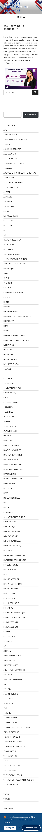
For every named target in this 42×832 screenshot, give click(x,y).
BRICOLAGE (8, 225)
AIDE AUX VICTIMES (11, 159)
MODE (6, 493)
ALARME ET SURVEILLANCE (14, 163)
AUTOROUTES (9, 206)
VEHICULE (7, 761)
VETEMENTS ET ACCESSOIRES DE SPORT (19, 780)
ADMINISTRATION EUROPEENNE (16, 139)
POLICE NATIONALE (11, 565)
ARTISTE (7, 192)
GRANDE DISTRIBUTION (12, 388)
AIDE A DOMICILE (10, 154)
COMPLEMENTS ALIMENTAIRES (15, 259)
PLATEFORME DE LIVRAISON (14, 555)
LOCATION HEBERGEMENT (13, 455)
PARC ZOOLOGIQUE (11, 536)
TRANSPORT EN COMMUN (13, 741)
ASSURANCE (8, 197)
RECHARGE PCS (9, 598)
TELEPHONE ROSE (10, 722)
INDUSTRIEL (8, 412)
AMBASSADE (8, 168)
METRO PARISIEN (10, 474)
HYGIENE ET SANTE (11, 402)
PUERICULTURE (9, 593)
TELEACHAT (8, 713)
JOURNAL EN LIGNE (10, 431)
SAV (5, 646)
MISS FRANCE (9, 488)
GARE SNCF (8, 378)
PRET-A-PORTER (10, 569)
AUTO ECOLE (8, 202)
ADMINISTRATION (10, 135)
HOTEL (6, 397)
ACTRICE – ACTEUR (11, 125)
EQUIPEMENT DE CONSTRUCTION (16, 340)
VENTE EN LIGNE (10, 770)
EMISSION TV (9, 321)
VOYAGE (7, 794)
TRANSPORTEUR (10, 751)
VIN (5, 789)
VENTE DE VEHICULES (12, 765)
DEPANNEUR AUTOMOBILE (13, 292)
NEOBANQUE (8, 512)
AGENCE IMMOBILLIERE (12, 149)
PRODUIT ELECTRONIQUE (13, 584)
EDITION (7, 302)
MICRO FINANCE (9, 483)
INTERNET (7, 421)
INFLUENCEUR (9, 417)
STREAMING (8, 698)
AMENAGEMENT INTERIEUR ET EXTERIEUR (20, 173)
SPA (5, 684)
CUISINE (7, 278)
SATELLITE (8, 641)
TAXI (5, 708)
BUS (5, 230)
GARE (6, 374)
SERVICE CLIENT (10, 660)
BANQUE (7, 211)
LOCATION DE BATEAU (12, 445)
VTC (5, 804)
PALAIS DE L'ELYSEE (11, 522)
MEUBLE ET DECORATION (13, 479)
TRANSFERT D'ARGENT (12, 737)
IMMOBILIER (8, 407)
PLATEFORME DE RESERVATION (15, 560)
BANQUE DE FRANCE (11, 216)
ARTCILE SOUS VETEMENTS (14, 182)
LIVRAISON (8, 440)
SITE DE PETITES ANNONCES (14, 670)
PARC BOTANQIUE (10, 526)
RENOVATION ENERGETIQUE (14, 612)
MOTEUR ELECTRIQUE (12, 498)
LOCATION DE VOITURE (12, 450)
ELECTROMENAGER (11, 311)
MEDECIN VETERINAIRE (12, 464)
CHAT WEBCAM (9, 249)
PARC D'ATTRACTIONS (12, 531)
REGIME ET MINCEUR (11, 603)
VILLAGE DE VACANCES (12, 784)
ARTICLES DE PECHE (11, 187)
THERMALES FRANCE (11, 732)
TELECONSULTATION (11, 718)
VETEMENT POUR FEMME (13, 775)
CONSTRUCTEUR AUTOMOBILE (15, 264)
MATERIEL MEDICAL (11, 460)
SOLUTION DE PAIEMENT (13, 679)
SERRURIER (8, 651)
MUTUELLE (8, 507)
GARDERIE (7, 369)
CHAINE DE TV (9, 245)
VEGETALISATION (10, 756)
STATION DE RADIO (11, 694)
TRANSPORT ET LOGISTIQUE (14, 746)
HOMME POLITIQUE (11, 393)
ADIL (5, 130)
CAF (5, 235)
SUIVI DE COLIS (9, 703)
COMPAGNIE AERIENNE (12, 254)
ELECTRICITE (9, 307)
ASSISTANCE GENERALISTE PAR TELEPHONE (16, 7)
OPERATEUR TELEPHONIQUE (14, 517)
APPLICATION (9, 178)
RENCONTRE (8, 608)
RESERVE (7, 632)
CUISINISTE (8, 283)
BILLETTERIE (8, 221)
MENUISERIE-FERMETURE (13, 469)
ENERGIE (7, 331)
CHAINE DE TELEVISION (12, 240)
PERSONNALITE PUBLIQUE (13, 546)
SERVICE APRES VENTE (12, 655)
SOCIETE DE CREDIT (11, 675)
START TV (7, 689)
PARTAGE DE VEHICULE (12, 541)
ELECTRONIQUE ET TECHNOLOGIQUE (17, 316)
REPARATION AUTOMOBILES (14, 617)
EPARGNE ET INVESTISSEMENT (15, 335)
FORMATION (8, 354)
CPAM (6, 273)
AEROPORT (8, 144)
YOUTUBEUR (8, 808)
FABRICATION (9, 345)
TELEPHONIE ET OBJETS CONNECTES (17, 727)
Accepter (10, 828)
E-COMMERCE (9, 297)
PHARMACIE (8, 550)
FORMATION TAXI (10, 359)
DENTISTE (7, 288)
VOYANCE (7, 799)
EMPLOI (6, 326)
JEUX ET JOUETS (10, 426)
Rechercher (30, 114)
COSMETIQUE (9, 268)
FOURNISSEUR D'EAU (11, 364)
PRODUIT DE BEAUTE (11, 579)
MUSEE (6, 503)
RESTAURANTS (9, 636)
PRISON (6, 574)
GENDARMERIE (9, 383)
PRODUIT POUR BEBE (11, 589)
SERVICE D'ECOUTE (11, 665)
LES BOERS (8, 436)
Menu (22, 17)
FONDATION (8, 350)
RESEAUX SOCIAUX (11, 622)
